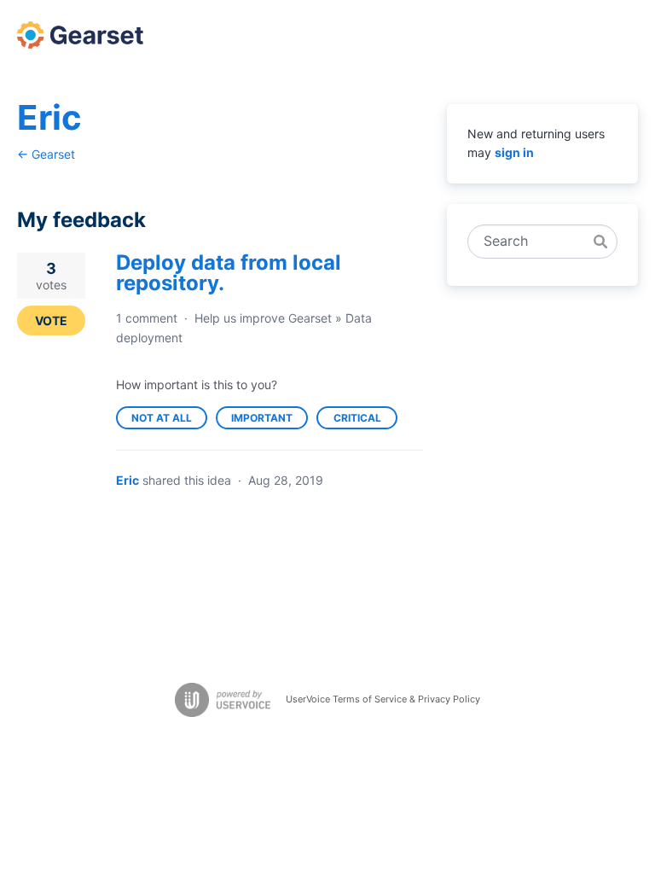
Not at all (169, 420)
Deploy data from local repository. (228, 272)
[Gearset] (80, 35)
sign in (514, 152)
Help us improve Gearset (263, 318)
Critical (365, 420)
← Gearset (46, 154)
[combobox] (533, 241)
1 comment (146, 318)
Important (269, 420)
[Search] (600, 241)
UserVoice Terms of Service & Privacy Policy (383, 699)
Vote (51, 320)
